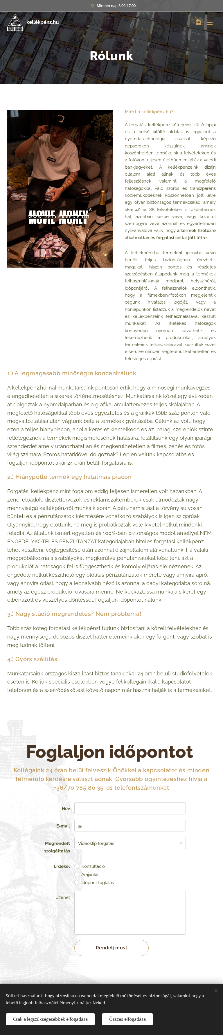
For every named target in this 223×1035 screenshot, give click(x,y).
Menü (210, 22)
